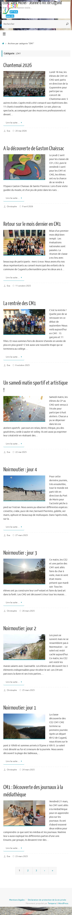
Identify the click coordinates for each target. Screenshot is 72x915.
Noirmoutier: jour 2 (19, 629)
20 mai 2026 (21, 131)
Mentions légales (17, 900)
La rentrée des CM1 (19, 303)
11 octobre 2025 (23, 285)
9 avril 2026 (27, 206)
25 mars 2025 (28, 690)
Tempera (52, 903)
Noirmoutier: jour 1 (19, 708)
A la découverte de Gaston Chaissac (33, 148)
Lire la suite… (13, 122)
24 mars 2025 (28, 769)
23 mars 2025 (21, 856)
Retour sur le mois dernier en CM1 (32, 224)
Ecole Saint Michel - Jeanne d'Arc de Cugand (32, 2)
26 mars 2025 (28, 611)
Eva (8, 131)
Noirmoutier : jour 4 (20, 470)
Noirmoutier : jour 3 (20, 553)
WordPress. (63, 903)
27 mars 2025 (21, 535)
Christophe (12, 206)
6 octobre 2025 (22, 365)
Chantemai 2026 (17, 65)
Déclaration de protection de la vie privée (47, 900)
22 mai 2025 (21, 452)
